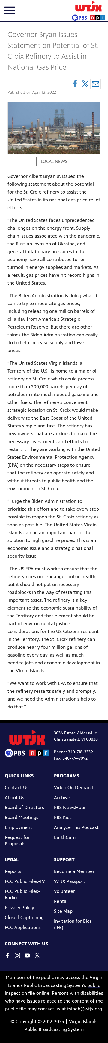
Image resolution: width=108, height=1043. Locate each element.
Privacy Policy (19, 907)
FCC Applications (23, 927)
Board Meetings (21, 817)
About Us (14, 797)
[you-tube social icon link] (29, 958)
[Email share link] (95, 84)
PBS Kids (63, 817)
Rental (61, 901)
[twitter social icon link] (39, 958)
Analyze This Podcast (76, 827)
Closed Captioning (24, 917)
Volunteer (64, 891)
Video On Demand (73, 787)
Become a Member (74, 871)
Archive (62, 797)
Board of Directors (24, 807)
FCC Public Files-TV (25, 881)
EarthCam (65, 837)
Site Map (63, 911)
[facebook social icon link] (10, 958)
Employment (18, 827)
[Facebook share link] (75, 84)
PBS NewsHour (70, 807)
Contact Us (16, 787)
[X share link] (85, 84)
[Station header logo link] (88, 10)
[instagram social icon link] (20, 958)
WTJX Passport (69, 881)
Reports (13, 871)
